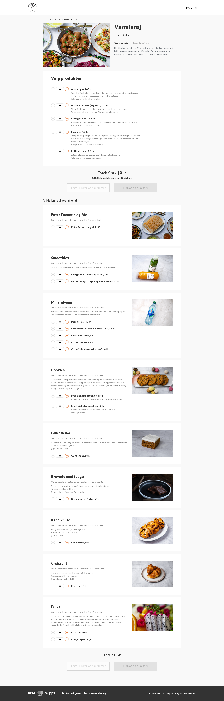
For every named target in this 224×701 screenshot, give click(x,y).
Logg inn (191, 7)
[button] (152, 225)
